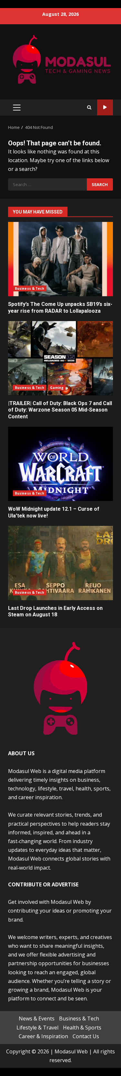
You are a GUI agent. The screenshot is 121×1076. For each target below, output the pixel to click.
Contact (105, 107)
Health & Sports (82, 1027)
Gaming (57, 387)
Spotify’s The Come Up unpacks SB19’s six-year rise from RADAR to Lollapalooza (60, 259)
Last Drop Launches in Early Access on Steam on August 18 (60, 563)
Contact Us (86, 1036)
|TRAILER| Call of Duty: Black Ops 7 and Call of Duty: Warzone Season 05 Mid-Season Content (60, 358)
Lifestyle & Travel (37, 1027)
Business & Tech (30, 288)
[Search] (89, 107)
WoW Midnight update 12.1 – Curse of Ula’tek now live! (60, 464)
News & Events (37, 1018)
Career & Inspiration (43, 1036)
